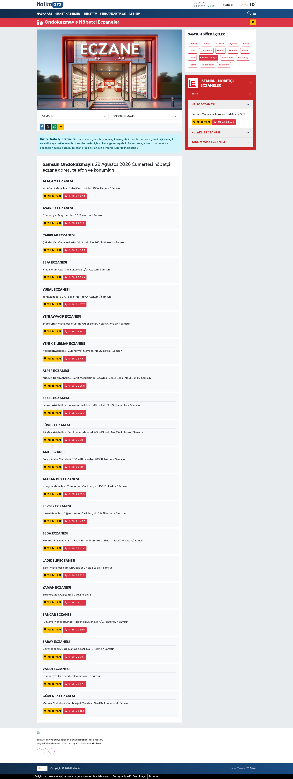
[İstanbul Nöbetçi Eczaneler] (251, 83)
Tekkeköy (243, 57)
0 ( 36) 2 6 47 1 (76, 684)
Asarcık (207, 43)
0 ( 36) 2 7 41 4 (77, 548)
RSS (43, 768)
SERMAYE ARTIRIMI (113, 13)
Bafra (246, 43)
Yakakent (224, 64)
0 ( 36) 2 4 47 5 (77, 521)
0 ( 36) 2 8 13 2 (76, 331)
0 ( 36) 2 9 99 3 (77, 277)
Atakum (220, 43)
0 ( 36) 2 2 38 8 (77, 386)
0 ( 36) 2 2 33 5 (77, 494)
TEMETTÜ (90, 13)
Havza (220, 50)
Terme (193, 64)
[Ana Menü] (254, 13)
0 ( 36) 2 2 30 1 (76, 467)
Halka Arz (76, 768)
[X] (45, 751)
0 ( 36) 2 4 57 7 (77, 250)
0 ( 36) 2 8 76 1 (76, 657)
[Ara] (249, 13)
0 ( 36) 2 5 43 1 (76, 358)
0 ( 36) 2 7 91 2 (76, 223)
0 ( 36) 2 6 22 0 (77, 196)
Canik (193, 50)
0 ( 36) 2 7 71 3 (76, 575)
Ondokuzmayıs (208, 57)
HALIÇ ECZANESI (203, 104)
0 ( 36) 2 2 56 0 (77, 629)
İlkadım (233, 50)
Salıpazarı (227, 57)
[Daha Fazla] (61, 127)
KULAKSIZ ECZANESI (206, 132)
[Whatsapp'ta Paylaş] (54, 127)
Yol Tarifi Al (54, 196)
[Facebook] (39, 751)
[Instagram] (52, 751)
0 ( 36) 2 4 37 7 (77, 304)
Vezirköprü (208, 64)
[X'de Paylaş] (48, 127)
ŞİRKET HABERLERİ (68, 13)
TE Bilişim (251, 768)
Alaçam (194, 43)
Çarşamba (206, 50)
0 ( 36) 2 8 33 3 (76, 413)
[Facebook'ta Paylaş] (42, 127)
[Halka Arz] (50, 4)
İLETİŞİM (134, 13)
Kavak (245, 50)
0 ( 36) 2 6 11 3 (76, 711)
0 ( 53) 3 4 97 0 (226, 122)
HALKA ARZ (44, 13)
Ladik (192, 57)
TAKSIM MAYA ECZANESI (208, 142)
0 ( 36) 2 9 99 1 (76, 440)
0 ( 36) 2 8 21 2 (76, 602)
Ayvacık (233, 43)
